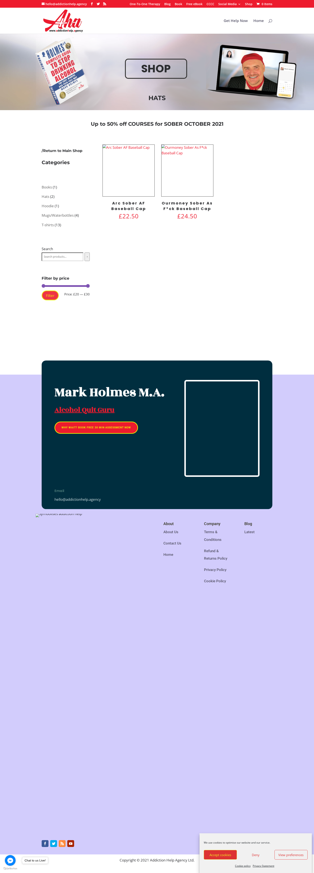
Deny (256, 855)
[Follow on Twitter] (53, 843)
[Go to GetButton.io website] (10, 868)
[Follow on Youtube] (70, 843)
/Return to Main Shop (62, 151)
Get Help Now (236, 21)
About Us (170, 532)
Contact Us (172, 543)
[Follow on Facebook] (45, 843)
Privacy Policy (215, 570)
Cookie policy (243, 866)
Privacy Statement (263, 866)
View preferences (291, 855)
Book (178, 4)
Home (258, 21)
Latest (249, 532)
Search (47, 248)
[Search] (87, 257)
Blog (167, 4)
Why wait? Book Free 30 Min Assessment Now (96, 427)
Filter (50, 295)
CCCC (210, 4)
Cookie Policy (215, 581)
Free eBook (194, 4)
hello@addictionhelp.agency (77, 499)
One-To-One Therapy (145, 4)
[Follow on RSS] (62, 843)
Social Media (227, 4)
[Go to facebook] (10, 860)
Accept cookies (220, 855)
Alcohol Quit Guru (84, 410)
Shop (248, 4)
